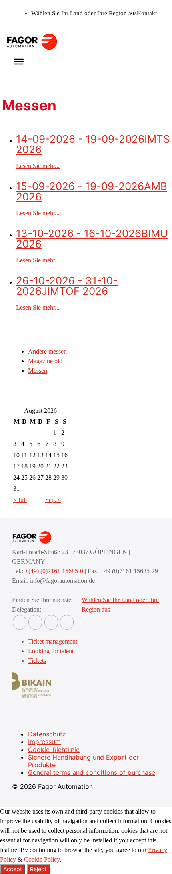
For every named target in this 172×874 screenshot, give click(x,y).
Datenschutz (47, 734)
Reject (38, 869)
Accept (12, 869)
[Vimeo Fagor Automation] (51, 622)
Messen (37, 370)
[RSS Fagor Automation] (67, 622)
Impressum (44, 742)
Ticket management (52, 641)
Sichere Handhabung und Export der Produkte (83, 761)
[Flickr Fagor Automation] (19, 622)
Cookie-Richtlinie (54, 750)
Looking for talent (51, 651)
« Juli (20, 499)
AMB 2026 (91, 191)
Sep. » (53, 499)
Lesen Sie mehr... (38, 165)
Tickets (37, 660)
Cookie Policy (42, 859)
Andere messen (47, 351)
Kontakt (147, 13)
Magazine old (45, 361)
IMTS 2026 (93, 144)
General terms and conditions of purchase (91, 772)
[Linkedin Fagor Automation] (35, 622)
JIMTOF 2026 (67, 285)
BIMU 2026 (92, 238)
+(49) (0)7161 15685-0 (54, 571)
